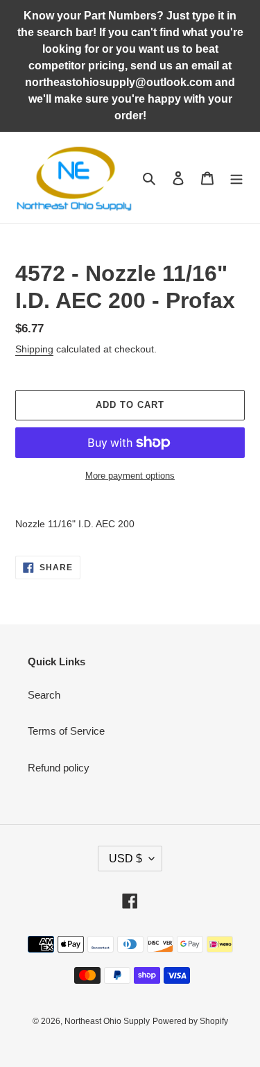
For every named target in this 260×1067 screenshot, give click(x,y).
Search (44, 695)
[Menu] (236, 178)
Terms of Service (66, 731)
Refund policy (58, 768)
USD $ (125, 858)
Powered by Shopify (190, 1021)
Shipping (34, 349)
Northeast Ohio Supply (107, 1021)
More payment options (130, 475)
